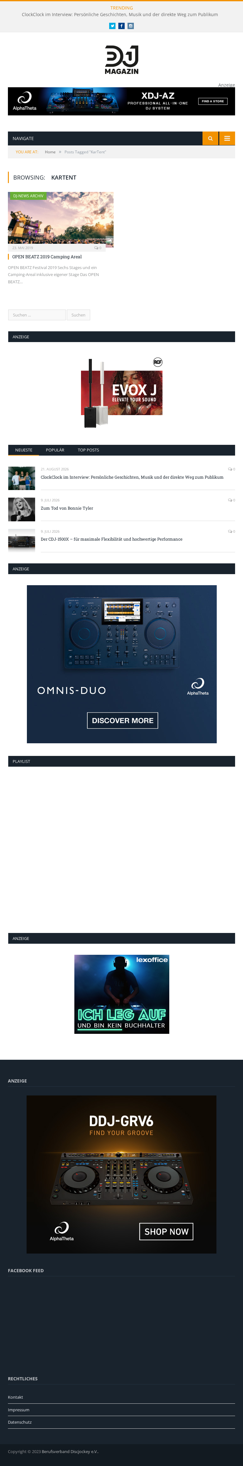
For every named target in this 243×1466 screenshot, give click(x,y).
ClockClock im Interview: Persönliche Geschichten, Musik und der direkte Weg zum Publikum (120, 14)
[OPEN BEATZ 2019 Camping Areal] (61, 220)
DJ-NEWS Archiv (28, 196)
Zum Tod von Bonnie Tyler (67, 508)
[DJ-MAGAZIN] (121, 58)
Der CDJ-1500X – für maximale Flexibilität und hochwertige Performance (112, 539)
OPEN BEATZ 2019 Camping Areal (47, 257)
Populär (55, 450)
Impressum (18, 1410)
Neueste (23, 450)
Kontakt (15, 1397)
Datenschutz (20, 1422)
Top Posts (88, 450)
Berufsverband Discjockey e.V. (70, 1451)
